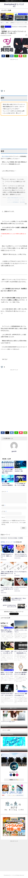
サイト (3, 517)
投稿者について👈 (14, 779)
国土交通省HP (5, 156)
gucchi (14, 451)
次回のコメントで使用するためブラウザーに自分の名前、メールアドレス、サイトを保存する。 (14, 522)
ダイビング (15, 26)
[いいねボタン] (2, 91)
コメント (5, 491)
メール (4, 511)
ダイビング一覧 (8, 26)
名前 (3, 505)
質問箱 (2, 26)
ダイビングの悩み (23, 26)
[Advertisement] (14, 74)
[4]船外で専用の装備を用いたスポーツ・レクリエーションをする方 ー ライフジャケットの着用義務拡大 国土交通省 (16, 200)
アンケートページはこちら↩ (8, 721)
